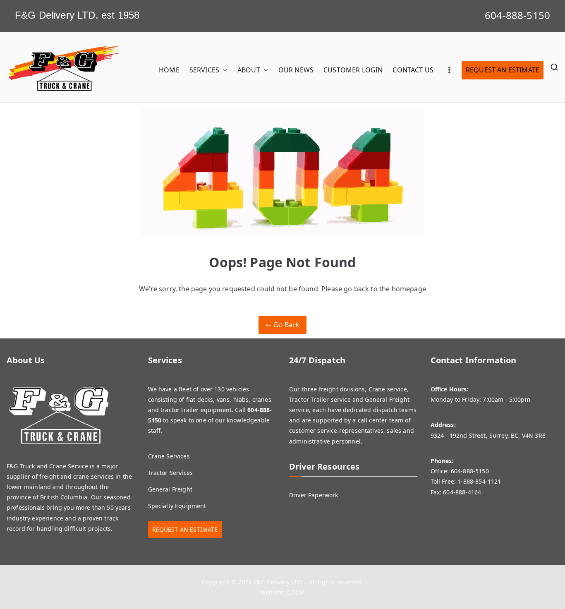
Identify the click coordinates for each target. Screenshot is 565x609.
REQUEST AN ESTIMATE (502, 69)
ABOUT (248, 69)
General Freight (170, 489)
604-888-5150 (517, 15)
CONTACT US (413, 69)
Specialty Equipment (177, 506)
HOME (169, 69)
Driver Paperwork (313, 495)
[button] (223, 70)
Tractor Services (170, 473)
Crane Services (169, 456)
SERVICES (204, 69)
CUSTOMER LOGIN (353, 69)
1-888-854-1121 (479, 481)
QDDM (295, 592)
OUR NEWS (296, 69)
